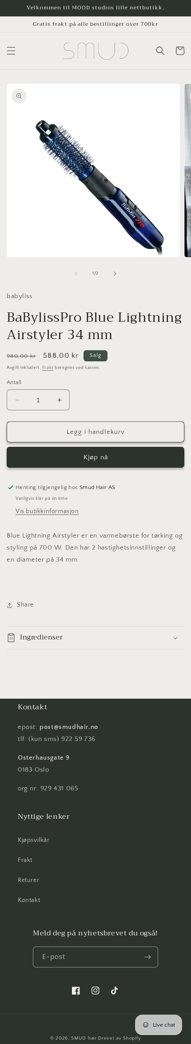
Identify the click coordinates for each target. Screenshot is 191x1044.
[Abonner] (148, 957)
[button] (11, 51)
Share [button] (25, 604)
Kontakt (29, 900)
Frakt (48, 367)
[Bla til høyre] (115, 273)
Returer (28, 880)
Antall (14, 382)
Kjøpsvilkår (34, 840)
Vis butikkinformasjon (47, 511)
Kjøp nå (96, 457)
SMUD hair (83, 1038)
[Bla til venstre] (76, 273)
